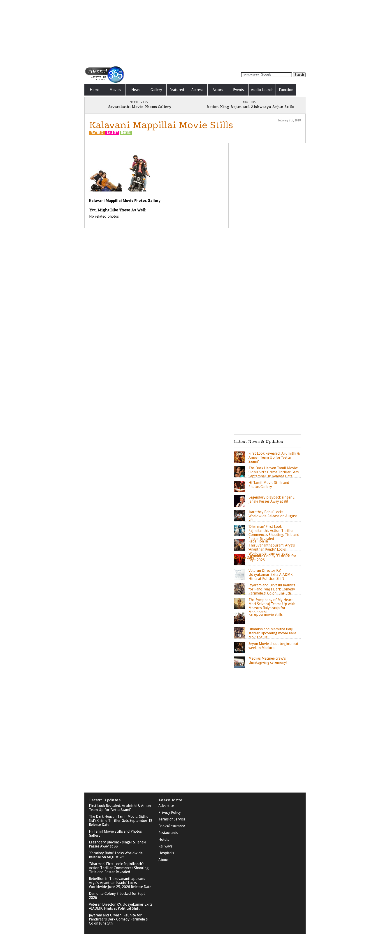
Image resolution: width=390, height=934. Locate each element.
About (163, 860)
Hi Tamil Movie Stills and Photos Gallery (115, 833)
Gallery (156, 90)
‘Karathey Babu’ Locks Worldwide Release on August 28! (116, 855)
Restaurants (168, 833)
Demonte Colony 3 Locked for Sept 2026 (117, 895)
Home (95, 90)
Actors (218, 90)
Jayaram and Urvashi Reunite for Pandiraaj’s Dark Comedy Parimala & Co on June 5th (118, 919)
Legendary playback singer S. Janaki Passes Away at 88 (117, 844)
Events (238, 90)
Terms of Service (171, 819)
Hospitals (166, 853)
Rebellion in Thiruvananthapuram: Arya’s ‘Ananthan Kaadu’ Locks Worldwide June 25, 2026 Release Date (120, 883)
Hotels (163, 839)
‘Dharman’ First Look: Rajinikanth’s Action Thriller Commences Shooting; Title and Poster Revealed (119, 868)
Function (286, 90)
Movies (115, 90)
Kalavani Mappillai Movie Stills (161, 125)
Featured (176, 90)
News (135, 90)
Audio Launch (262, 90)
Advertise (166, 806)
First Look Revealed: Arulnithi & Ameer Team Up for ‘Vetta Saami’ (120, 808)
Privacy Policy (169, 812)
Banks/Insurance (171, 826)
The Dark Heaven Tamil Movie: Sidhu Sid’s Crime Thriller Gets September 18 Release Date (120, 820)
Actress (197, 90)
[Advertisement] (195, 32)
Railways (165, 846)
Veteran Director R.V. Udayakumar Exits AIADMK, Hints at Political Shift (120, 906)
